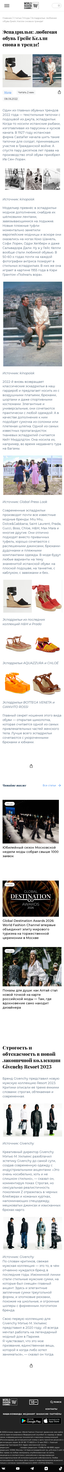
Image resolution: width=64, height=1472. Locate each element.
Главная (7, 18)
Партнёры (55, 1414)
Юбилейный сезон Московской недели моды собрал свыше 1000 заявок (31, 852)
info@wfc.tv (14, 1447)
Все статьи (49, 785)
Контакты (51, 1409)
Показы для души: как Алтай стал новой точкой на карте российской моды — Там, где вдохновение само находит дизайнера (30, 999)
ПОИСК (57, 1402)
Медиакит (29, 1414)
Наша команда (12, 1414)
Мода (26, 18)
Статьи (17, 18)
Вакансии (42, 1414)
